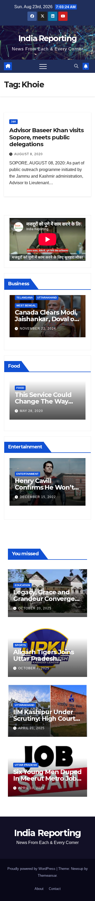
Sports (20, 645)
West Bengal (26, 305)
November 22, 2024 (38, 328)
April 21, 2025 (31, 728)
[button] (76, 66)
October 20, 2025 (34, 608)
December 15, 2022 (38, 497)
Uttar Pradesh (26, 765)
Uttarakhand (47, 297)
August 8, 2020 (28, 154)
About (39, 889)
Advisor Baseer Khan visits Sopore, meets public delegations (46, 137)
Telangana (24, 297)
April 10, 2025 (31, 788)
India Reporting (47, 38)
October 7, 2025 (33, 668)
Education (22, 585)
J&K (13, 121)
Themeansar (47, 876)
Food (20, 387)
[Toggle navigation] (43, 66)
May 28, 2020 (31, 411)
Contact (55, 889)
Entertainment (27, 473)
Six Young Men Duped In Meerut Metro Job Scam (47, 778)
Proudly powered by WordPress (31, 869)
